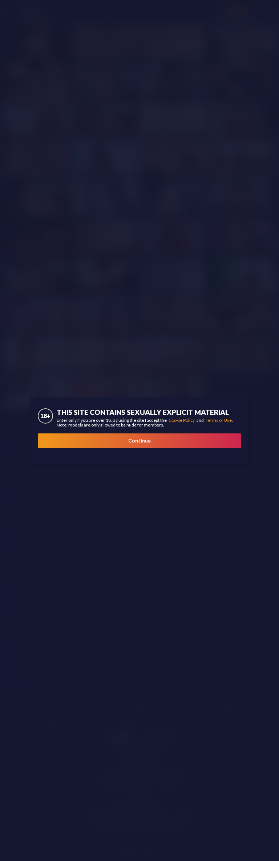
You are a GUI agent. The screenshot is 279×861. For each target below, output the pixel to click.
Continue (139, 440)
